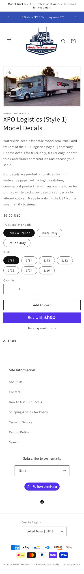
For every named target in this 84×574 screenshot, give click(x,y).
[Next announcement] (76, 17)
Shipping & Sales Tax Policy (28, 412)
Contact (14, 392)
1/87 (11, 260)
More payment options (42, 328)
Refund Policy (19, 432)
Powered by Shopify (47, 564)
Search (14, 442)
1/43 (47, 260)
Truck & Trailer (19, 233)
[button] (9, 41)
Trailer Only (17, 243)
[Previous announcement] (8, 17)
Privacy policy (71, 564)
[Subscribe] (64, 470)
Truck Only (49, 233)
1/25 (11, 270)
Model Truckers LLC (24, 564)
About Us (15, 382)
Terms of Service (20, 422)
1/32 (65, 260)
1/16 (47, 270)
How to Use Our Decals (25, 402)
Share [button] (12, 341)
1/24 (29, 270)
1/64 (29, 260)
